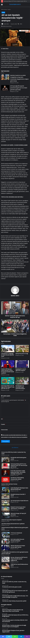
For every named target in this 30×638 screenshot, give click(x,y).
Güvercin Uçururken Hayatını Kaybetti (12, 520)
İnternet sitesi (4, 429)
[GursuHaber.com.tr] (15, 4)
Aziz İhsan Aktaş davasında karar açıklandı (13, 523)
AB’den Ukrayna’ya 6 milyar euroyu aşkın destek (18, 546)
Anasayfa (4, 9)
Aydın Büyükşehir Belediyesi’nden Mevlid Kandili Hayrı (19, 488)
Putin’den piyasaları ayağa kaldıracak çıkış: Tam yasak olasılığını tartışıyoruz (18, 472)
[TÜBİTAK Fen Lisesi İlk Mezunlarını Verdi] (6, 566)
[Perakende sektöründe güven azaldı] (6, 459)
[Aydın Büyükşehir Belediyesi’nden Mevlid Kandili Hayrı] (6, 490)
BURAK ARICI (6, 23)
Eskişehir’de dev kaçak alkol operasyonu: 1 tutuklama (18, 507)
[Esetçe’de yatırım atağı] (22, 348)
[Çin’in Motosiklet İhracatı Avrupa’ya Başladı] (6, 541)
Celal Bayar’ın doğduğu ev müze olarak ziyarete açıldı (7, 355)
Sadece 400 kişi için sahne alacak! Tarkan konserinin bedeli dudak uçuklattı (7, 371)
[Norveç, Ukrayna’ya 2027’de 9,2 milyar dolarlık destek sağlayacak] (6, 559)
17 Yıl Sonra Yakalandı (16, 533)
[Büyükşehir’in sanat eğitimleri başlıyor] (22, 364)
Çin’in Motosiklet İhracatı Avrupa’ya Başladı (17, 540)
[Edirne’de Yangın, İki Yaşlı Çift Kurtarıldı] (6, 515)
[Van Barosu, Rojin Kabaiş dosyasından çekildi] (6, 479)
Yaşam (9, 9)
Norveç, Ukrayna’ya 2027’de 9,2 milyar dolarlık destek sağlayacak (19, 559)
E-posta (3, 424)
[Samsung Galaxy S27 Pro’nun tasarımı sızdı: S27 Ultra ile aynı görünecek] (6, 466)
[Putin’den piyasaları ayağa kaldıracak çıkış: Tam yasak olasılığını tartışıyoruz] (6, 472)
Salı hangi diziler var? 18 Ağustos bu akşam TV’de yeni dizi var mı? (7, 387)
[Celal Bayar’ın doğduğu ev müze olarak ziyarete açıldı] (7, 348)
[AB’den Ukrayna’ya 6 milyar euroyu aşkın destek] (6, 547)
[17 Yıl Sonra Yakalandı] (6, 535)
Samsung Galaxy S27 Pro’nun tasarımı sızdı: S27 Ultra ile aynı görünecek (19, 465)
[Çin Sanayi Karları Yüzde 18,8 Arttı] (6, 502)
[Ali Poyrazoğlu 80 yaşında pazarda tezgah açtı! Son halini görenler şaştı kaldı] (5, 87)
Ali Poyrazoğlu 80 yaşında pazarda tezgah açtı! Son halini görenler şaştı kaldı (18, 87)
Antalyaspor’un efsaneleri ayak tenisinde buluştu (20, 387)
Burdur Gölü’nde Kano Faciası (9, 484)
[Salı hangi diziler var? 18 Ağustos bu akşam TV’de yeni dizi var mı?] (7, 380)
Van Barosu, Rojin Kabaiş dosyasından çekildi (17, 478)
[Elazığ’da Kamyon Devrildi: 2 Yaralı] (6, 496)
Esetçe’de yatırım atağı (22, 353)
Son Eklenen (15, 447)
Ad (2, 419)
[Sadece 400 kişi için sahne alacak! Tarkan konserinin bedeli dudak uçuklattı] (7, 364)
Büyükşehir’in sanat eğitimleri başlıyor (21, 369)
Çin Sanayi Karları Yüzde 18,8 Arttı (19, 500)
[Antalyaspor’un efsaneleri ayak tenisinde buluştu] (22, 380)
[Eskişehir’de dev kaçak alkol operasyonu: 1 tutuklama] (6, 509)
